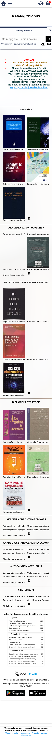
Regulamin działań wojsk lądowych (20, 623)
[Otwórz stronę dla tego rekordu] (14, 131)
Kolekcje (32, 44)
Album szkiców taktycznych (18, 621)
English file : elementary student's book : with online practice (29, 647)
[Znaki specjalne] (49, 44)
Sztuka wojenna (14, 628)
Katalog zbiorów (24, 30)
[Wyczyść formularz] (43, 44)
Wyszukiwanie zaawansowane (14, 44)
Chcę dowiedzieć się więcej (17, 733)
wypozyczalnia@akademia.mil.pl (29, 87)
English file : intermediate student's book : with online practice (29, 663)
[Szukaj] (48, 39)
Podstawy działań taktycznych (19, 630)
